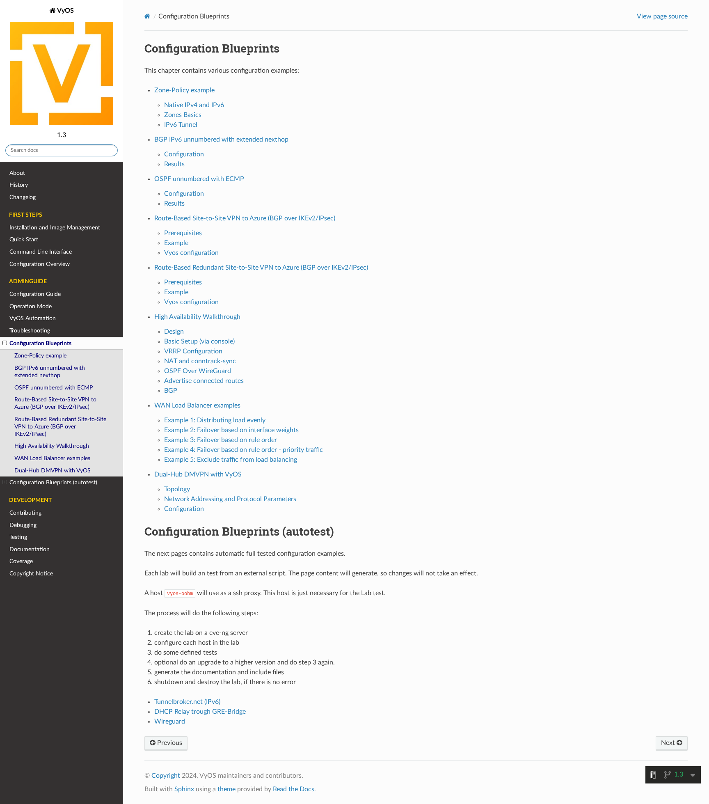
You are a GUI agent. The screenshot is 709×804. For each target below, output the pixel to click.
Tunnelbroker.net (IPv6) (187, 702)
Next (669, 743)
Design (174, 331)
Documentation (29, 549)
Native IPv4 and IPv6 (194, 105)
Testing (18, 537)
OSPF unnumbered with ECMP (53, 388)
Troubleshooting (29, 331)
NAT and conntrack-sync (200, 361)
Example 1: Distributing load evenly (214, 420)
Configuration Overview (39, 264)
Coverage (21, 561)
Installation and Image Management (54, 227)
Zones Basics (182, 115)
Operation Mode (30, 306)
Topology (177, 489)
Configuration (184, 154)
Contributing (25, 513)
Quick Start (23, 239)
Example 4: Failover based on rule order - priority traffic (243, 450)
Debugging (23, 525)
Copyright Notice (31, 573)
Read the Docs (293, 789)
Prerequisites (183, 233)
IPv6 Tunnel (180, 124)
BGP (170, 390)
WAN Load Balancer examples (52, 458)
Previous (169, 743)
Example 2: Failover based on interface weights (231, 430)
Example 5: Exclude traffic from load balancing (230, 459)
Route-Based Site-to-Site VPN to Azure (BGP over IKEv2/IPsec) (55, 403)
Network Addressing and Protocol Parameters (230, 499)
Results (174, 164)
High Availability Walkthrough (51, 446)
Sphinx (184, 789)
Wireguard (169, 721)
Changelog (22, 197)
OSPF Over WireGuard (197, 371)
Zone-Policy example (40, 356)
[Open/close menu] (4, 343)
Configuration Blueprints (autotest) (53, 482)
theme (226, 789)
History (18, 185)
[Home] (147, 16)
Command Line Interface (40, 252)
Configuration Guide (35, 294)
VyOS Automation (32, 318)
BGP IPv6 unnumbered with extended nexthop (49, 371)
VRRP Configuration (193, 351)
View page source (662, 16)
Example (176, 243)
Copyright (165, 775)
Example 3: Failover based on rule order (220, 440)
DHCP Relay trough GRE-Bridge (200, 711)
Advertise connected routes (204, 381)
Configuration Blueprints (40, 343)
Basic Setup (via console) (199, 341)
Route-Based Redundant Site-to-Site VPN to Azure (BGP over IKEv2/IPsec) (60, 426)
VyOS (65, 10)
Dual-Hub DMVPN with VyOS (52, 470)
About (17, 173)
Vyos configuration (191, 253)
